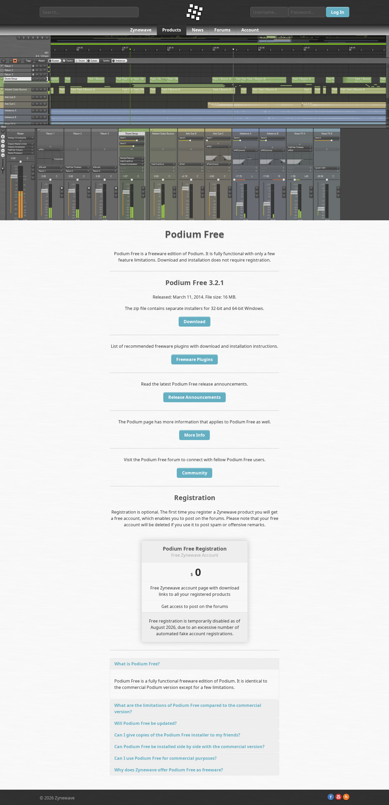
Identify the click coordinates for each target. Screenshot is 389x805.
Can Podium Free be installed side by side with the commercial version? (189, 746)
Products (171, 30)
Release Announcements (194, 397)
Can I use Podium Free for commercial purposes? (165, 758)
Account (250, 30)
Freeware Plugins (194, 359)
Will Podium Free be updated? (145, 723)
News (197, 30)
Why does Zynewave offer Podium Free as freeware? (168, 770)
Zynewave (140, 30)
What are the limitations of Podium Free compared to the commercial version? (187, 708)
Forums (222, 30)
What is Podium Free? (137, 664)
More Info (194, 435)
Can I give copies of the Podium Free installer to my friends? (177, 735)
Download (194, 321)
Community (194, 473)
